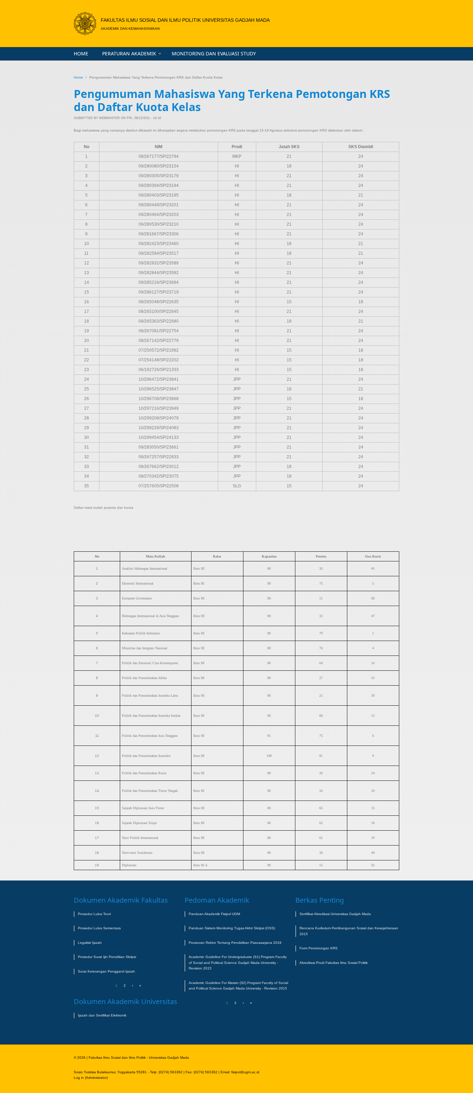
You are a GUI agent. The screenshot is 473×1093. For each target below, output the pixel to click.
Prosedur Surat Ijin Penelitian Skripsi (107, 957)
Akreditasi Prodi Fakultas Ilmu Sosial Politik (334, 963)
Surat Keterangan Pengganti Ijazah (106, 971)
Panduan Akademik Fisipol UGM (214, 914)
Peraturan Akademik (129, 53)
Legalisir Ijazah (90, 943)
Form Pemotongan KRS (319, 948)
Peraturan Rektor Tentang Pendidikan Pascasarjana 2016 (235, 943)
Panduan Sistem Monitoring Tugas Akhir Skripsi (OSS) (232, 928)
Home (81, 53)
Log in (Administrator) (91, 1078)
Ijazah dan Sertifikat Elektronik (102, 1015)
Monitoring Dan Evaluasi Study (214, 53)
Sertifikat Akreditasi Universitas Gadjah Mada (335, 914)
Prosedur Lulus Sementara (99, 928)
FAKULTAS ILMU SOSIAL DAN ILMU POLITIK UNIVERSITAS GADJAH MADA (185, 20)
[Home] (85, 23)
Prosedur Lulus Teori (94, 914)
